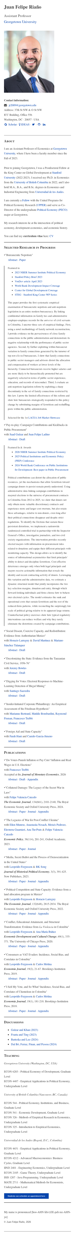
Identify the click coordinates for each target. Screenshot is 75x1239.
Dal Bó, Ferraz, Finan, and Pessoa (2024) (34, 1044)
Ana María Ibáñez (46, 932)
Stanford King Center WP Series (40, 294)
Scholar (12, 124)
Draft (22, 439)
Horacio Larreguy (19, 640)
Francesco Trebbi (23, 718)
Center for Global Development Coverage (36, 290)
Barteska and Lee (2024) (24, 1039)
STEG (18, 294)
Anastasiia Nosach (36, 825)
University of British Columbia (31, 182)
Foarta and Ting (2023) (24, 1034)
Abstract (12, 260)
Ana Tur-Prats (34, 829)
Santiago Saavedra (20, 691)
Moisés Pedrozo (57, 825)
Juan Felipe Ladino (39, 434)
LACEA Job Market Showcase (44, 417)
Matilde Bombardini (43, 714)
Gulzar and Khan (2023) (24, 1030)
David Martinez (41, 640)
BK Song (41, 867)
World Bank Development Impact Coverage (37, 285)
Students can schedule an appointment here (26, 1196)
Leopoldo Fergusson (21, 867)
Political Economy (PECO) (52, 210)
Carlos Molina (44, 964)
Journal (32, 811)
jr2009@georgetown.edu (22, 105)
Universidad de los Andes (49, 192)
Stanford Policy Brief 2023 (28, 277)
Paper (22, 260)
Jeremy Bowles (18, 668)
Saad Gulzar (16, 434)
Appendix (32, 779)
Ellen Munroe (17, 825)
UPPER (41, 205)
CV (52, 236)
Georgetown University (20, 21)
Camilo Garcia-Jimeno (39, 736)
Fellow (26, 200)
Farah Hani (16, 736)
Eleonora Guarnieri (14, 829)
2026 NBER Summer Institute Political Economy (40, 452)
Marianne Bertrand (20, 714)
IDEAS (25, 124)
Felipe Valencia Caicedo (23, 797)
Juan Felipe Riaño (22, 6)
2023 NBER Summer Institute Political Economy (40, 272)
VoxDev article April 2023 (28, 281)
